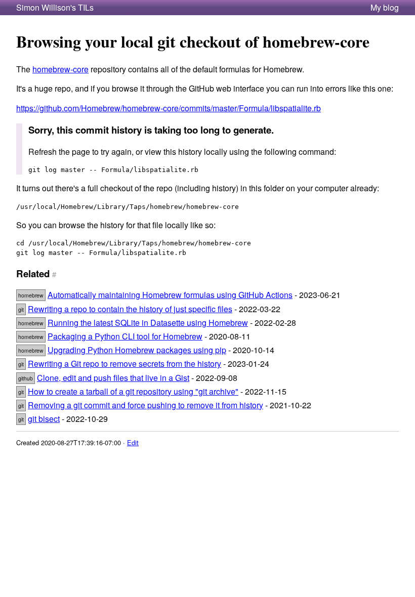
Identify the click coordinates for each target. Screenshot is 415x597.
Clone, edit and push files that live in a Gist (113, 377)
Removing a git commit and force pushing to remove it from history (145, 405)
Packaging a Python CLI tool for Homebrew (125, 336)
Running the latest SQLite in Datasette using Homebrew (148, 322)
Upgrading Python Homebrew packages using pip (137, 350)
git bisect (44, 418)
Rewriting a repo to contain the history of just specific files (130, 309)
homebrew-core (60, 69)
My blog (384, 7)
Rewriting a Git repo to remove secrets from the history (124, 363)
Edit (133, 442)
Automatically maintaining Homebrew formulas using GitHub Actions (170, 295)
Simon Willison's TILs (55, 7)
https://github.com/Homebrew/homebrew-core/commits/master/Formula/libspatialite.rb (168, 108)
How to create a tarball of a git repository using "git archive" (133, 391)
